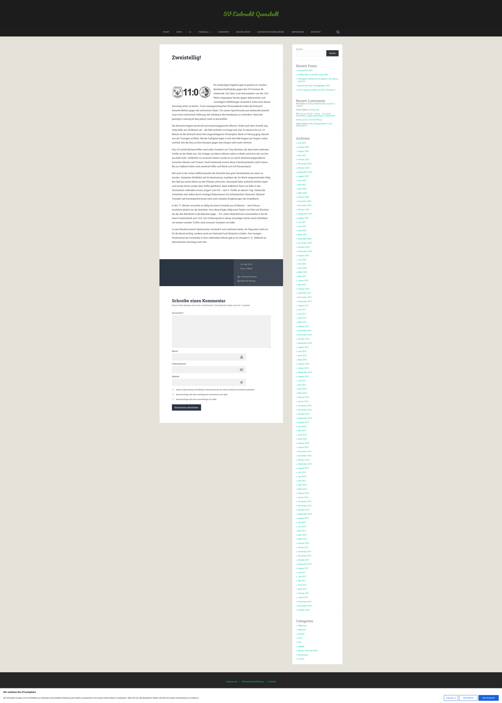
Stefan (299, 120)
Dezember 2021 (304, 201)
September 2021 (305, 214)
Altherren (302, 630)
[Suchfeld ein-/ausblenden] (338, 32)
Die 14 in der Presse (313, 120)
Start (166, 32)
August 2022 (303, 176)
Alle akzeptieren (488, 698)
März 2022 (302, 193)
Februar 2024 (303, 147)
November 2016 (305, 335)
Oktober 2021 (304, 209)
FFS (299, 642)
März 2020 (302, 272)
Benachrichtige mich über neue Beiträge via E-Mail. (196, 399)
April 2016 (302, 355)
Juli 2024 (302, 143)
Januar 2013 (303, 497)
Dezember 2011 (304, 551)
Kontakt (316, 32)
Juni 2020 (302, 260)
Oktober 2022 (304, 168)
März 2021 (302, 234)
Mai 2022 (302, 184)
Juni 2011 (302, 576)
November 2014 (305, 410)
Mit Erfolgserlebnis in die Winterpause (314, 125)
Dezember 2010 (304, 601)
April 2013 (302, 485)
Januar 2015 (303, 401)
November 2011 (305, 556)
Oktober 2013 (304, 460)
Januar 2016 (303, 368)
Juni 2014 (302, 426)
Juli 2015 (302, 380)
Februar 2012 (303, 543)
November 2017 (305, 297)
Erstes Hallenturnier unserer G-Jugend (315, 105)
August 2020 (303, 255)
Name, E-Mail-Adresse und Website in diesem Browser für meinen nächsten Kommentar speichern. (215, 390)
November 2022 (305, 164)
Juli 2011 (302, 572)
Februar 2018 (303, 289)
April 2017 (302, 318)
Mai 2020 (302, 264)
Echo (179, 32)
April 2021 (302, 230)
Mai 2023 (302, 155)
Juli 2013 (302, 472)
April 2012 (302, 535)
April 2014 (302, 435)
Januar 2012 (303, 547)
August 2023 (303, 151)
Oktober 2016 (304, 339)
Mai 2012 (302, 531)
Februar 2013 (303, 493)
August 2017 (303, 305)
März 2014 (302, 439)
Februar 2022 (303, 197)
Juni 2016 (302, 351)
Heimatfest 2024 (305, 70)
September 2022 (305, 172)
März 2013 (302, 489)
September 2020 (305, 251)
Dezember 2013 (304, 451)
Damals (301, 634)
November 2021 (305, 205)
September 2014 (305, 418)
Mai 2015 (302, 385)
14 (190, 32)
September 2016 (305, 343)
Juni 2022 (302, 180)
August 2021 (303, 218)
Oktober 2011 (304, 560)
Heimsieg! (314, 110)
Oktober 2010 (304, 610)
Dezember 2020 (304, 239)
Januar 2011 (303, 597)
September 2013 (305, 464)
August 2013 (303, 468)
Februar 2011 (303, 593)
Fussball (203, 32)
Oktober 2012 (304, 510)
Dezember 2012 (304, 501)
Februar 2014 (303, 443)
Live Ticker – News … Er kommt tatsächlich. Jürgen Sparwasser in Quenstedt (315, 115)
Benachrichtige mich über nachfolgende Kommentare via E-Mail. (202, 394)
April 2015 (302, 389)
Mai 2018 (302, 285)
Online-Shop (243, 32)
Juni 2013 (302, 476)
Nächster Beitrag (248, 281)
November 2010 (305, 606)
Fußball (249, 268)
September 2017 (305, 301)
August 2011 (303, 568)
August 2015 (303, 376)
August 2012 (303, 518)
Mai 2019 (302, 276)
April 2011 (302, 585)
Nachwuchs (303, 655)
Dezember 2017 (304, 293)
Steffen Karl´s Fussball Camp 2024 (313, 74)
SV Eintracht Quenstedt (251, 13)
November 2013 (305, 456)
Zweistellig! (186, 57)
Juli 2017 (302, 309)
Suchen (299, 49)
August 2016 (303, 347)
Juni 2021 (302, 226)
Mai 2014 (302, 430)
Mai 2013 (302, 481)
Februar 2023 (303, 159)
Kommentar (178, 313)
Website (175, 377)
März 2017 (302, 322)
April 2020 (302, 268)
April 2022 (302, 189)
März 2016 (302, 360)
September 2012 (305, 514)
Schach (301, 659)
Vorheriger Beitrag (249, 277)
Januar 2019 (303, 280)
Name (175, 351)
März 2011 (302, 589)
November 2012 (305, 505)
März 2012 (302, 539)
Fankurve (223, 32)
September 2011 (305, 564)
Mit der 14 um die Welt (308, 651)
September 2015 (305, 372)
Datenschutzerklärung (270, 32)
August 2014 (303, 422)
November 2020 (305, 243)
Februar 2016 (303, 364)
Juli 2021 (302, 222)
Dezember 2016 (304, 330)
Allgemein (302, 625)
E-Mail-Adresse (179, 364)
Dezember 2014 (304, 405)
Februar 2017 (303, 326)
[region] (251, 695)
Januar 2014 (303, 447)
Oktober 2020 (304, 247)
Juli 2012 (302, 522)
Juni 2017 (302, 314)
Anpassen (450, 698)
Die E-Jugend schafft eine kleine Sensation (316, 90)
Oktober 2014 (304, 414)
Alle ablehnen (468, 698)
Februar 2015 (303, 397)
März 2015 (302, 393)
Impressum (298, 32)
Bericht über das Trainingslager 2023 (314, 85)
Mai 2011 (302, 581)
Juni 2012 (302, 526)
